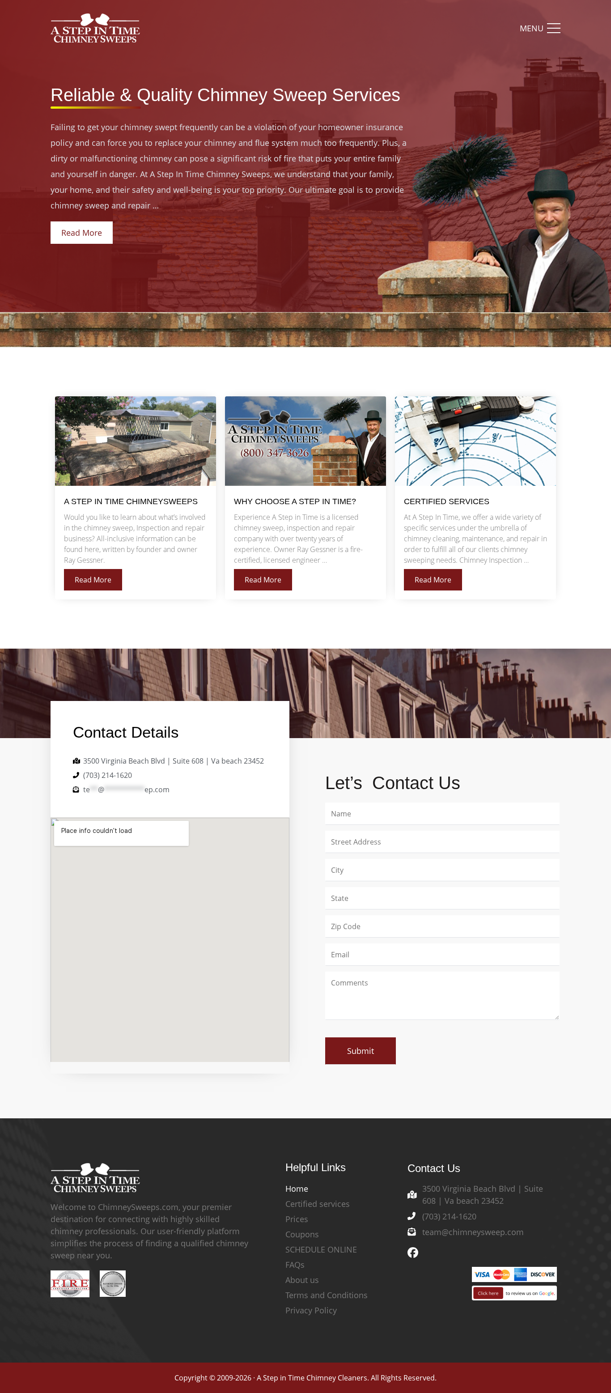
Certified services (317, 1203)
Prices (296, 1219)
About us (302, 1279)
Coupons (302, 1234)
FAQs (295, 1264)
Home (296, 1188)
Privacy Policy (311, 1310)
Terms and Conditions (326, 1295)
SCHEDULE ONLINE (321, 1249)
